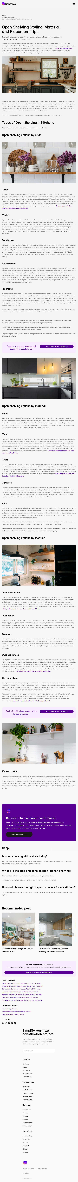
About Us (26, 1064)
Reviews (25, 1113)
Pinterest (26, 1146)
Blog (3, 15)
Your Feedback (27, 1073)
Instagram (26, 1139)
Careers (25, 1119)
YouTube (25, 1142)
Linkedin (25, 1149)
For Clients (26, 1070)
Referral (25, 1116)
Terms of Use (27, 1077)
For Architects (27, 1090)
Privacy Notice (28, 1123)
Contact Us (27, 1109)
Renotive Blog (27, 1136)
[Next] (72, 934)
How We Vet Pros (28, 1096)
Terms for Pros (27, 1100)
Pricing (25, 1067)
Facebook (26, 1152)
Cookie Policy (27, 1126)
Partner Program (28, 1093)
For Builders (26, 1086)
